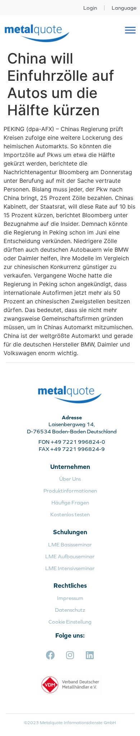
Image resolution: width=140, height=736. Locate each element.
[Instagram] (70, 655)
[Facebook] (50, 655)
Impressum (70, 598)
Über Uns (70, 479)
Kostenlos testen (70, 514)
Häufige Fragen (70, 502)
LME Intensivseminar (70, 568)
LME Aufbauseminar (70, 556)
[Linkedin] (90, 655)
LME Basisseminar (70, 544)
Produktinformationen (70, 491)
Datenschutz (70, 610)
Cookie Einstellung (70, 622)
